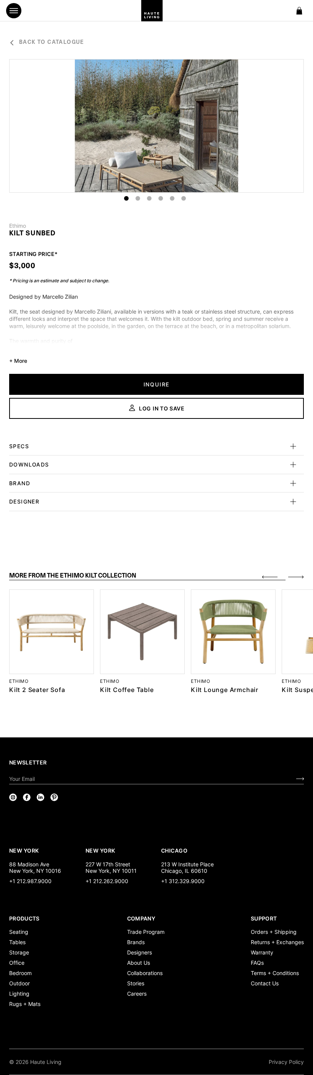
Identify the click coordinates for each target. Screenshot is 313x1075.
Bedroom (20, 973)
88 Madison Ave (29, 864)
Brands (136, 942)
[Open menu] (13, 10)
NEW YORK (24, 850)
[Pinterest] (54, 797)
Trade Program (146, 932)
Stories (135, 983)
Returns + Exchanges (277, 942)
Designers (139, 952)
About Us (138, 962)
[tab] (147, 576)
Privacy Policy (286, 1062)
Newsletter (28, 762)
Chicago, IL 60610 (184, 870)
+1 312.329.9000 (183, 881)
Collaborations (145, 973)
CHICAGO (174, 850)
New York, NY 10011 (111, 870)
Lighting (19, 993)
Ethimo (17, 226)
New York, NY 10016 (35, 870)
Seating (18, 932)
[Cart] (299, 10)
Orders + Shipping (274, 932)
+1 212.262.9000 (107, 881)
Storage (19, 952)
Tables (17, 942)
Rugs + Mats (24, 1004)
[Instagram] (13, 797)
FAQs (257, 962)
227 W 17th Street (108, 864)
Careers (137, 993)
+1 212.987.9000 (30, 881)
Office (16, 962)
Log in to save (162, 408)
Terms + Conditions (275, 973)
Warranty (262, 952)
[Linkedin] (40, 797)
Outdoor (19, 983)
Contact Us (265, 983)
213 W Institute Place (187, 864)
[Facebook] (27, 797)
